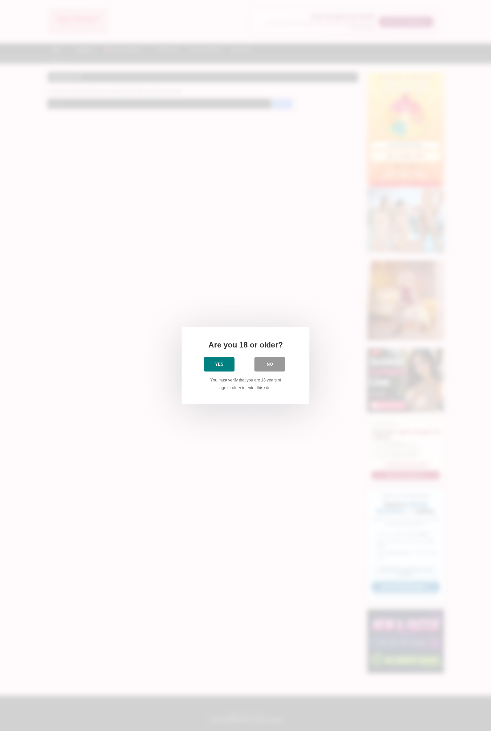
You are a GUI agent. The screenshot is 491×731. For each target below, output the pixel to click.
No (270, 364)
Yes (219, 364)
